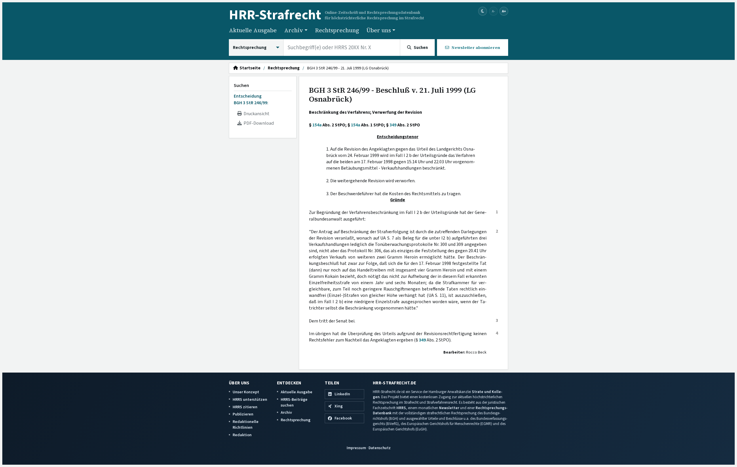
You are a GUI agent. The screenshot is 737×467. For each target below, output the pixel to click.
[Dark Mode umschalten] (482, 11)
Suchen (241, 85)
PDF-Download (258, 123)
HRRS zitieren (245, 407)
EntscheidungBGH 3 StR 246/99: (251, 99)
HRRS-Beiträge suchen (294, 402)
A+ (504, 11)
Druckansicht (255, 114)
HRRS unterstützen (250, 399)
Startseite (249, 68)
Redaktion (242, 435)
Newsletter (449, 408)
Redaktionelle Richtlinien (246, 424)
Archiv (286, 412)
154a (317, 125)
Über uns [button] (378, 30)
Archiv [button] (293, 30)
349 (393, 125)
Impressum (356, 448)
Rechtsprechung (337, 30)
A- (493, 11)
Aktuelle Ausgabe (253, 30)
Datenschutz (379, 448)
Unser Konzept (246, 392)
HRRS (401, 408)
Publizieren (243, 414)
